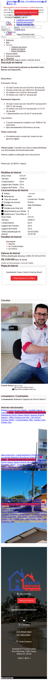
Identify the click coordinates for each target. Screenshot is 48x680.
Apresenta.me (7, 678)
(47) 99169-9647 (24, 631)
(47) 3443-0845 (23, 635)
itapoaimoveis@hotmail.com (25, 389)
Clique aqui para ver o (24, 278)
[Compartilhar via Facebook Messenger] (28, 393)
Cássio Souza (7, 385)
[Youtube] (24, 620)
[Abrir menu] (2, 36)
